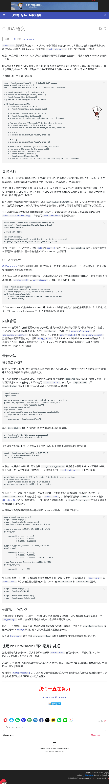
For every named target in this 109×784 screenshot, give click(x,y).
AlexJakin (28, 39)
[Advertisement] (31, 777)
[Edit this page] (105, 29)
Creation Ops (10, 500)
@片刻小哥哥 (88, 775)
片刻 (13, 39)
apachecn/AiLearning (54, 697)
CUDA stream (9, 266)
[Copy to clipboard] (104, 82)
